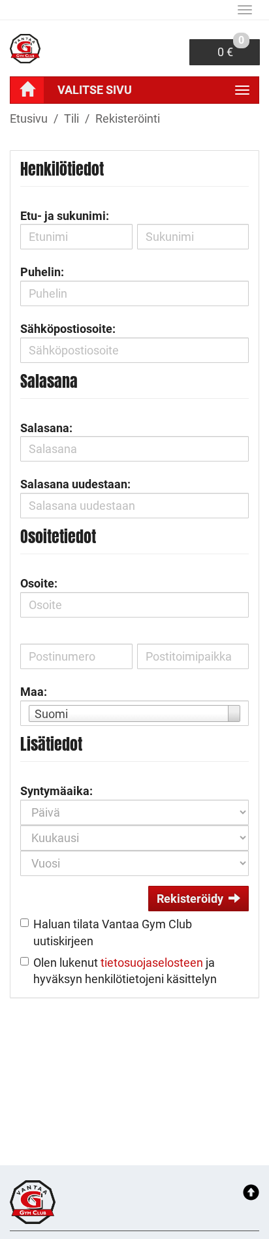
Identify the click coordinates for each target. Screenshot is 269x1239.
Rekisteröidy (190, 898)
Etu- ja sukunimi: (64, 216)
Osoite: (38, 583)
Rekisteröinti (127, 118)
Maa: (33, 691)
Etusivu (29, 118)
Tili (71, 118)
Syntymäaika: (56, 791)
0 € (230, 49)
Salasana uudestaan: (75, 484)
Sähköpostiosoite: (68, 329)
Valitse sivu (94, 90)
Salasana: (46, 428)
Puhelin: (42, 272)
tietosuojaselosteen (152, 962)
